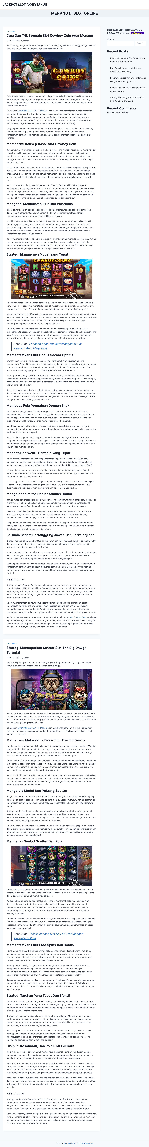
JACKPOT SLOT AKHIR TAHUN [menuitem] (32, 111)
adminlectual (13, 41)
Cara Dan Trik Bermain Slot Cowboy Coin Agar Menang (50, 35)
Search (110, 39)
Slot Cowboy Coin (77, 617)
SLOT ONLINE (12, 31)
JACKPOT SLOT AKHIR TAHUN (78, 1143)
